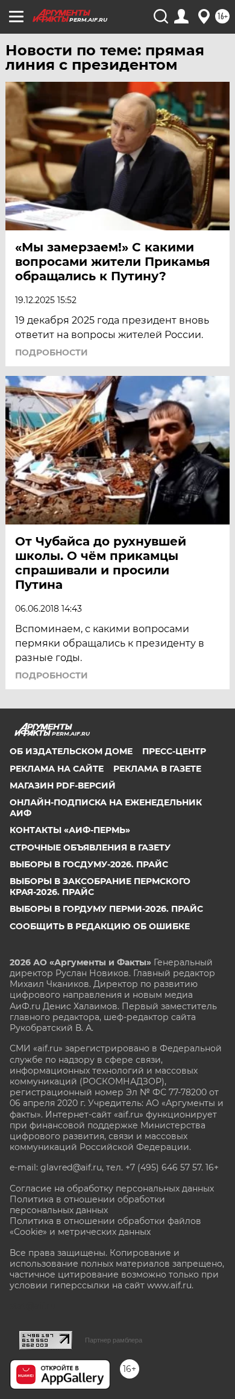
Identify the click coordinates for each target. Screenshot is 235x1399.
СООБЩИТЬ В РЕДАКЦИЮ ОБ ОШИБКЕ (100, 926)
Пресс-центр (174, 751)
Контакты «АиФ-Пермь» (70, 830)
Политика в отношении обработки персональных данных (87, 1205)
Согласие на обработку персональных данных (112, 1188)
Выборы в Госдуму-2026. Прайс (89, 864)
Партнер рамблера (113, 1340)
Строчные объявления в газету (90, 847)
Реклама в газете (157, 768)
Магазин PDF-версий (63, 785)
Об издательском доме (71, 751)
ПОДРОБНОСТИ (51, 352)
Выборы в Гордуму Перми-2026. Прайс (106, 908)
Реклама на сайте (57, 768)
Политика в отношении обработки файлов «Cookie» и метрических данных (105, 1226)
